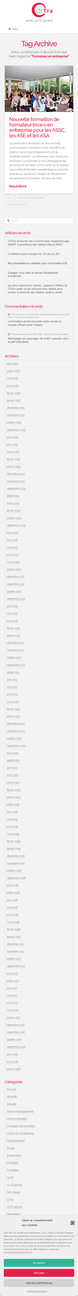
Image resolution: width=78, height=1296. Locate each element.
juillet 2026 (13, 370)
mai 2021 (12, 686)
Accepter (39, 1263)
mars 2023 (13, 562)
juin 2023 (12, 539)
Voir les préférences (39, 1283)
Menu (16, 29)
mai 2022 (12, 613)
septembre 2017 (16, 966)
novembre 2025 (15, 415)
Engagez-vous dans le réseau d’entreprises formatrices (33, 274)
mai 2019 (12, 819)
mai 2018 (12, 907)
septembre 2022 (16, 598)
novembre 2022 (15, 584)
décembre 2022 (15, 576)
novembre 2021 (15, 650)
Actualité (12, 1096)
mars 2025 (13, 451)
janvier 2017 (13, 1017)
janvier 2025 (13, 466)
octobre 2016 (14, 1039)
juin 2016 (12, 1054)
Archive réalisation (17, 1118)
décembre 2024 (16, 473)
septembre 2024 (16, 488)
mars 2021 (13, 701)
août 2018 (12, 885)
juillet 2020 (13, 760)
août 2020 (12, 753)
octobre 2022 (14, 591)
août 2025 (12, 437)
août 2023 (12, 532)
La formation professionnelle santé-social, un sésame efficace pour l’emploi (34, 323)
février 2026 (13, 393)
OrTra (10, 1199)
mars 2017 (13, 1010)
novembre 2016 (16, 1032)
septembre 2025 (16, 429)
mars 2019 (13, 833)
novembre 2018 (16, 863)
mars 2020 (13, 782)
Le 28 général (14, 1184)
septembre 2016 (16, 1046)
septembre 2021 (16, 664)
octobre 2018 (14, 870)
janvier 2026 (14, 400)
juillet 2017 (13, 980)
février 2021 (13, 709)
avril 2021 (12, 694)
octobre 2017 (14, 958)
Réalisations (13, 1214)
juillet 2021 (13, 672)
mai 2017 (12, 995)
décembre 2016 (16, 1024)
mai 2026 (12, 378)
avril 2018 (12, 914)
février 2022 (13, 628)
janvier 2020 (14, 797)
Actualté (11, 1104)
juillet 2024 (13, 495)
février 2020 (13, 789)
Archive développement (20, 1111)
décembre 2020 (16, 723)
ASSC (9, 198)
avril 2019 (12, 826)
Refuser (39, 1273)
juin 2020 (12, 767)
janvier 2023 (14, 569)
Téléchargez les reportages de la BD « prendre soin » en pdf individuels (38, 340)
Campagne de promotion (21, 1126)
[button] (72, 1223)
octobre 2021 (14, 657)
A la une (11, 1089)
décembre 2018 (16, 855)
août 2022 (12, 606)
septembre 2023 (16, 525)
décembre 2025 (15, 407)
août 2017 (12, 973)
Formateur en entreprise (30, 198)
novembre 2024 (16, 481)
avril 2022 (12, 620)
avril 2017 (12, 1002)
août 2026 (12, 363)
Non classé (13, 1192)
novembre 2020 (16, 730)
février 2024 (13, 510)
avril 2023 (12, 554)
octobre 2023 (14, 517)
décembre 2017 (15, 944)
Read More (18, 186)
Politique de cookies (37, 1291)
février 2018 (13, 929)
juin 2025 (12, 444)
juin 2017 (12, 988)
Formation (12, 1162)
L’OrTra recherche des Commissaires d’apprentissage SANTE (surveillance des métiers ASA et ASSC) (38, 243)
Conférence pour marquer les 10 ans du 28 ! (34, 254)
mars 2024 (13, 503)
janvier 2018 (14, 936)
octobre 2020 (14, 738)
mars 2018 (13, 921)
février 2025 (13, 459)
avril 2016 (12, 1061)
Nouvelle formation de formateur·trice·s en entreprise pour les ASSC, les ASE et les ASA (37, 127)
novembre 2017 (15, 951)
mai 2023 (12, 547)
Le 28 (10, 1177)
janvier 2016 (14, 1068)
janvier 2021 (13, 716)
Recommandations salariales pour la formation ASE (38, 263)
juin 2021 (12, 679)
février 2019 (13, 841)
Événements (14, 1155)
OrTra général (14, 1206)
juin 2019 (12, 811)
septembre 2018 (16, 877)
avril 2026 (12, 385)
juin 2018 (12, 900)
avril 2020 (12, 775)
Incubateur (13, 1170)
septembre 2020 (16, 745)
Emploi (11, 1148)
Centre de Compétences (20, 1133)
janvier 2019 (13, 848)
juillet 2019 (13, 804)
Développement (16, 1140)
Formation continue (17, 204)
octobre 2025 (14, 422)
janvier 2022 (13, 635)
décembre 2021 (15, 642)
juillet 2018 (13, 892)
